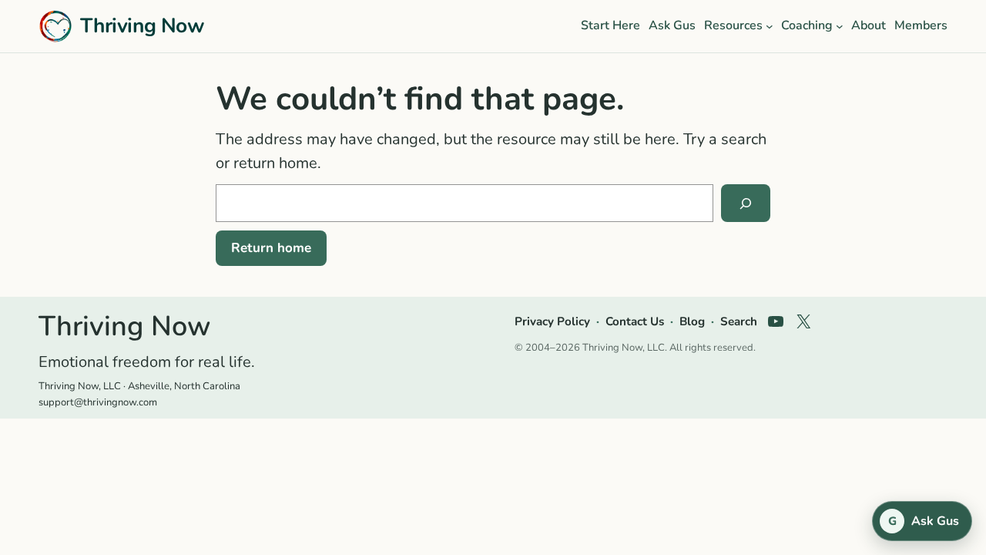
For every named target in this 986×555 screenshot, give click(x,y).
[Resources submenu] (769, 26)
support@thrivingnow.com (98, 402)
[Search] (745, 203)
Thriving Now (142, 25)
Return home (271, 248)
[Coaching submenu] (839, 26)
